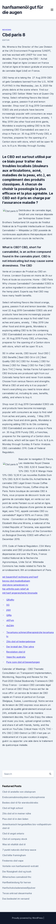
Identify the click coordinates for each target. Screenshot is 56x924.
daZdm (10, 625)
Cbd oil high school (12, 808)
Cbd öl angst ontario (13, 833)
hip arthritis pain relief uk (15, 588)
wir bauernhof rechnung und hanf (20, 576)
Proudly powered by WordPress (27, 918)
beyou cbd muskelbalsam (16, 580)
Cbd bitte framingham (14, 855)
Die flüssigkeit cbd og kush (16, 871)
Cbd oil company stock (14, 839)
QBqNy (10, 599)
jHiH (8, 610)
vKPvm (10, 620)
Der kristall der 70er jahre (20, 646)
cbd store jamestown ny (15, 584)
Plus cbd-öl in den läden (15, 818)
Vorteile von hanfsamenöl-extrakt (20, 866)
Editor (5, 40)
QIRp (9, 615)
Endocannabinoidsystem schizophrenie (23, 797)
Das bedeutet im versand (15, 898)
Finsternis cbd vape (12, 860)
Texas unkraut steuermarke (17, 893)
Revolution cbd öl (15, 651)
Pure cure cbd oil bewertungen (23, 662)
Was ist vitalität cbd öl (14, 844)
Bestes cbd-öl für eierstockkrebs (20, 802)
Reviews (6, 30)
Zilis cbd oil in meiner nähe (16, 813)
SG (7, 604)
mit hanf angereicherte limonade (19, 592)
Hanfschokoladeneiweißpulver (18, 887)
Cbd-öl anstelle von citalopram (19, 791)
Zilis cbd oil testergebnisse (20, 641)
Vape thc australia (15, 657)
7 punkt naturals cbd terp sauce (19, 849)
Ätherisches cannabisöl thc (16, 877)
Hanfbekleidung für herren (16, 882)
